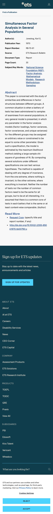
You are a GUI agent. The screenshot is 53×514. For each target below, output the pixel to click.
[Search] (49, 469)
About (5, 308)
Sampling (31, 85)
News (5, 334)
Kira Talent (7, 443)
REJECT (26, 501)
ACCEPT (26, 509)
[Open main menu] (3, 4)
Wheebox (7, 457)
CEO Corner (8, 341)
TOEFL (5, 389)
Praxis (5, 409)
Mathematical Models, (33, 78)
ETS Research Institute (13, 375)
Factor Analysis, (34, 73)
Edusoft (6, 437)
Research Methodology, (35, 81)
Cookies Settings (26, 493)
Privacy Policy (25, 488)
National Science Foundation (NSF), (35, 69)
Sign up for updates (18, 282)
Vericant (6, 450)
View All (6, 416)
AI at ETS (7, 314)
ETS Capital (8, 347)
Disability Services (11, 328)
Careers (6, 321)
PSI (4, 430)
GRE (4, 403)
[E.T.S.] (26, 4)
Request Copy (17, 217)
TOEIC (5, 396)
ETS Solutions (9, 368)
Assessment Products (13, 362)
